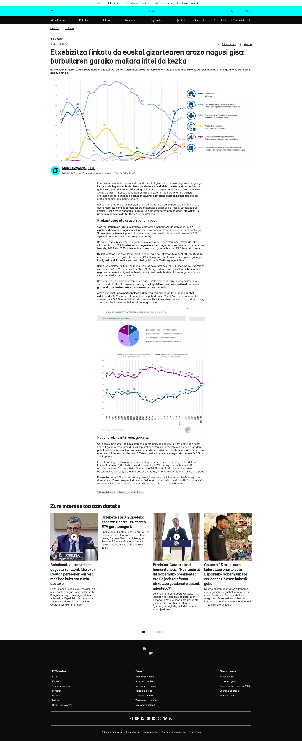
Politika (123, 492)
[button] (251, 538)
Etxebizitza (106, 492)
